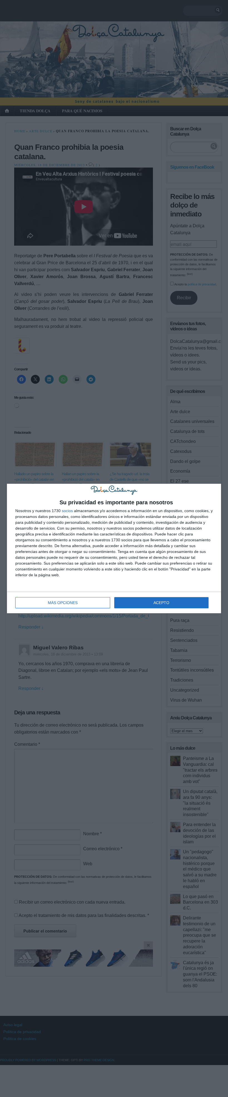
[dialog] (114, 548)
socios (67, 511)
